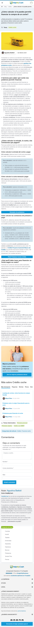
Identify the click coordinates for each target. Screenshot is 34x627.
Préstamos (8, 553)
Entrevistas (8, 540)
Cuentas (7, 531)
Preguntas (14, 387)
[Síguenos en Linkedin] (22, 620)
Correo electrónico (8, 468)
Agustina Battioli (14, 490)
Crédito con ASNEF (19, 426)
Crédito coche (12, 27)
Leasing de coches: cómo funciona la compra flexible (16, 394)
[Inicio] (2, 6)
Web (4, 475)
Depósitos (8, 544)
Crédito (10, 6)
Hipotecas (8, 547)
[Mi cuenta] (31, 2)
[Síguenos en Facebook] (11, 620)
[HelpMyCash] (16, 3)
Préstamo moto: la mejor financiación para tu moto (16, 404)
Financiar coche (26, 431)
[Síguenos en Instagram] (17, 620)
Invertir (7, 534)
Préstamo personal (22, 423)
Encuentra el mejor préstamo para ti (17, 624)
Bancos (7, 550)
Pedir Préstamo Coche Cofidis (17, 257)
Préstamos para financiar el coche (13, 413)
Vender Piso (8, 556)
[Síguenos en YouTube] (20, 620)
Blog (5, 6)
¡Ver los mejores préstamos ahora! (17, 374)
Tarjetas (7, 537)
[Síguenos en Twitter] (14, 620)
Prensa (27, 387)
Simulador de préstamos (17, 212)
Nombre (5, 461)
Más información (5, 387)
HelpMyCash (5, 496)
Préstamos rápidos (7, 426)
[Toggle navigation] (2, 2)
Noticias (21, 387)
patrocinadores (22, 611)
